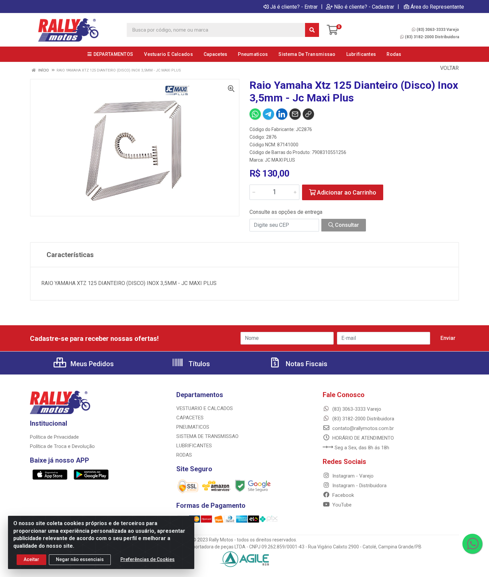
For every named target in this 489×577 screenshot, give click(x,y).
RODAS (184, 455)
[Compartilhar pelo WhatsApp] (255, 114)
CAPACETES (190, 418)
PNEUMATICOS (192, 427)
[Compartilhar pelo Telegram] (268, 114)
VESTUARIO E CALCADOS (204, 408)
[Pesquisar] (312, 30)
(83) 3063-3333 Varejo (437, 29)
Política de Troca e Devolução (62, 446)
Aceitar (31, 559)
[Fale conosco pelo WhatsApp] (472, 544)
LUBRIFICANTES (194, 446)
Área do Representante (437, 6)
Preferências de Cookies (147, 559)
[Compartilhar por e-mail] (295, 114)
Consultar (346, 225)
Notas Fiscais (305, 364)
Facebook (342, 495)
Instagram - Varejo (352, 476)
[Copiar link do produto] (308, 114)
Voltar (449, 68)
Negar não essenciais (80, 559)
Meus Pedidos (91, 364)
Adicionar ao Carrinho (346, 192)
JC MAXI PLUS (280, 160)
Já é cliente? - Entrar (294, 6)
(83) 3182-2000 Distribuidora (432, 37)
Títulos (198, 364)
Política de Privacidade (54, 437)
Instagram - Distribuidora (359, 486)
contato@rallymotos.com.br (362, 428)
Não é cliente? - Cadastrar (364, 6)
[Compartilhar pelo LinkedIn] (281, 114)
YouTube (341, 505)
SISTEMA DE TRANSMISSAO (207, 436)
